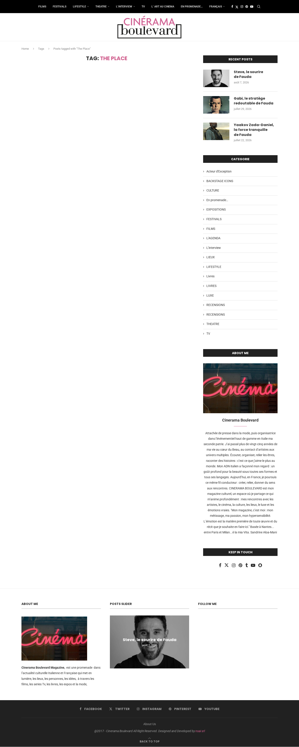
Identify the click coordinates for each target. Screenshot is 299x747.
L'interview (213, 248)
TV (143, 6)
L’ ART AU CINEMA (162, 6)
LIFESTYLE (79, 6)
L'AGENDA (213, 238)
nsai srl (200, 731)
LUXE (210, 295)
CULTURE (212, 190)
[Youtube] (251, 6)
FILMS (42, 6)
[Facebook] (232, 6)
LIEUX (210, 257)
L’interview (124, 6)
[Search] (259, 6)
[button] (114, 641)
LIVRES (211, 286)
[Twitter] (236, 6)
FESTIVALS (59, 6)
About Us (149, 724)
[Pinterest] (246, 6)
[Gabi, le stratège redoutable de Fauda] (216, 105)
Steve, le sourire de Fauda (248, 74)
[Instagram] (242, 6)
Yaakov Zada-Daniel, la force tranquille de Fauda (254, 130)
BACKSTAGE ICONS (219, 181)
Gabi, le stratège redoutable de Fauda (253, 101)
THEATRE (101, 6)
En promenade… (192, 6)
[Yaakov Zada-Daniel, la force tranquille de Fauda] (216, 131)
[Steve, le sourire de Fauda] (216, 78)
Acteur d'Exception (219, 171)
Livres (210, 276)
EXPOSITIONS (216, 209)
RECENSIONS (215, 305)
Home (25, 48)
